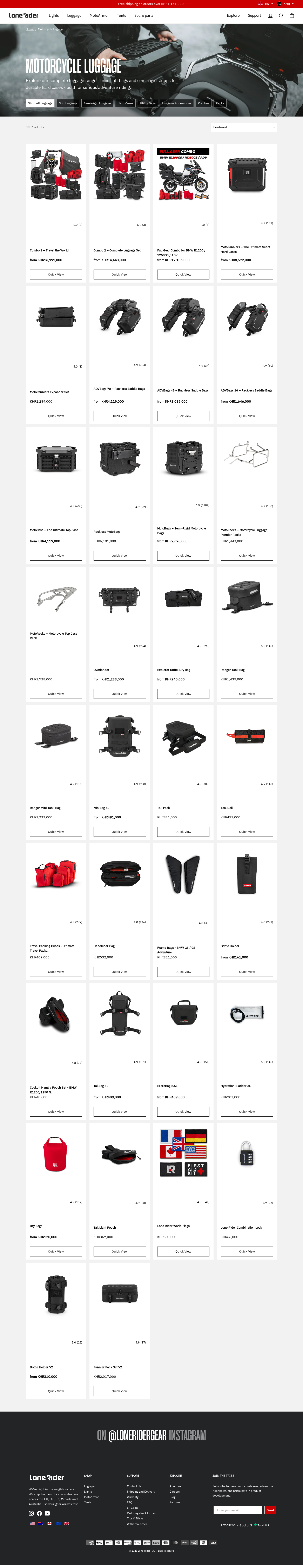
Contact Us (134, 1486)
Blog (172, 1497)
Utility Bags (148, 103)
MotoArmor (99, 15)
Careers (175, 1491)
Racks (220, 103)
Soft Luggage (68, 103)
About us (175, 1486)
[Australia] (41, 1523)
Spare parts (144, 15)
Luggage (74, 15)
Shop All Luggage (40, 103)
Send (270, 1510)
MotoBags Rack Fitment (142, 1513)
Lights (54, 15)
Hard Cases (125, 103)
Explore (233, 15)
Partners (175, 1502)
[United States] (32, 1523)
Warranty (133, 1497)
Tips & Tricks (135, 1518)
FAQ (129, 1502)
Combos (203, 103)
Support (254, 15)
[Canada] (49, 1523)
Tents (121, 15)
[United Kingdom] (66, 1523)
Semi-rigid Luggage (97, 103)
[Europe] (58, 1523)
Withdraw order (137, 1524)
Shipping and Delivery (141, 1491)
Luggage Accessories (176, 103)
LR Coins (132, 1508)
